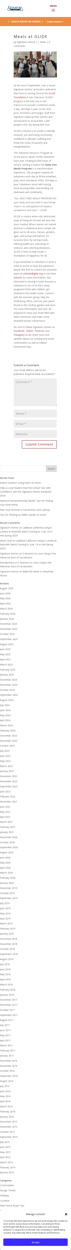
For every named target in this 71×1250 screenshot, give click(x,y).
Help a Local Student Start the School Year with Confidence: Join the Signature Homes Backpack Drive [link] (25, 491)
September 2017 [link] (9, 1015)
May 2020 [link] (5, 862)
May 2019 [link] (5, 913)
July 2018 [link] (5, 964)
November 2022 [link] (8, 781)
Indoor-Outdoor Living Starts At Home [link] (20, 482)
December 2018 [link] (8, 938)
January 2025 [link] (7, 674)
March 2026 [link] (6, 608)
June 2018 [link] (5, 969)
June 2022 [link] (5, 791)
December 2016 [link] (8, 1060)
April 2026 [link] (5, 603)
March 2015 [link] (6, 1162)
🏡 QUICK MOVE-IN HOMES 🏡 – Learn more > (35, 21)
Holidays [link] (4, 1195)
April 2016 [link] (5, 1101)
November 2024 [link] (8, 684)
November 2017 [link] (8, 1004)
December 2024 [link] (8, 679)
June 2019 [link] (5, 908)
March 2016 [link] (6, 1106)
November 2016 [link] (8, 1065)
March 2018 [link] (6, 984)
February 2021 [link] (7, 827)
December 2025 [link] (8, 623)
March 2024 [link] (6, 725)
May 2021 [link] (5, 811)
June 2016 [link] (5, 1091)
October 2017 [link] (7, 1009)
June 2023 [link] (5, 755)
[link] (15, 8)
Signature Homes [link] (26, 42)
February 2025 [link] (7, 669)
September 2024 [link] (9, 694)
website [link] (18, 277)
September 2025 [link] (9, 639)
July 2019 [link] (5, 903)
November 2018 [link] (8, 944)
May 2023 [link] (5, 761)
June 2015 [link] (5, 1147)
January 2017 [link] (7, 1055)
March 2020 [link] (6, 872)
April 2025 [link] (5, 659)
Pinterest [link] (39, 330)
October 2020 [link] (7, 842)
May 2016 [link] (5, 1096)
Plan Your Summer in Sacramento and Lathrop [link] (25, 509)
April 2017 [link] (5, 1040)
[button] (66, 1214)
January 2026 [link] (7, 618)
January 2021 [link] (7, 832)
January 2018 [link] (7, 994)
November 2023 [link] (8, 740)
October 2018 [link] (7, 948)
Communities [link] (7, 1185)
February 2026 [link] (7, 613)
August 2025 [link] (6, 644)
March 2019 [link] (6, 923)
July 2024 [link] (5, 705)
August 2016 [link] (6, 1081)
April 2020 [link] (5, 867)
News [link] (43, 42)
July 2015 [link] (5, 1142)
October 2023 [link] (7, 745)
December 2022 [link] (8, 776)
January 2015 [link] (7, 1172)
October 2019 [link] (7, 893)
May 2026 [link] (5, 598)
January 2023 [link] (7, 771)
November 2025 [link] (8, 628)
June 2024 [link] (5, 710)
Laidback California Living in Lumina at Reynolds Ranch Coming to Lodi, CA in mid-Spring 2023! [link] (26, 531)
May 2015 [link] (5, 1152)
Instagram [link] (19, 334)
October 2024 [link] (7, 689)
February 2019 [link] (7, 928)
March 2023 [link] (6, 766)
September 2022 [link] (9, 786)
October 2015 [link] (7, 1131)
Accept (35, 1242)
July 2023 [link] (5, 750)
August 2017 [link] (6, 1020)
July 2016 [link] (5, 1086)
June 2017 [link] (5, 1030)
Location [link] (4, 1200)
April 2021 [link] (5, 816)
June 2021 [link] (5, 806)
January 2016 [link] (7, 1116)
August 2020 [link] (6, 852)
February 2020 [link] (7, 877)
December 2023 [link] (8, 735)
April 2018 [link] (5, 979)
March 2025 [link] (6, 664)
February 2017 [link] (7, 1050)
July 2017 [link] (5, 1025)
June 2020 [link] (5, 857)
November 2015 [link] (8, 1126)
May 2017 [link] (5, 1035)
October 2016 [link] (7, 1070)
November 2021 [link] (8, 801)
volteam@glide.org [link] (33, 273)
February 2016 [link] (7, 1111)
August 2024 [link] (6, 700)
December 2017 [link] (8, 999)
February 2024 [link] (7, 730)
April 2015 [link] (5, 1157)
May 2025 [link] (5, 654)
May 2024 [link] (5, 715)
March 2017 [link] (6, 1045)
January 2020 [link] (7, 882)
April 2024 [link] (5, 720)
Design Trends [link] (8, 1190)
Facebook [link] (19, 330)
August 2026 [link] (6, 588)
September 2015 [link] (9, 1136)
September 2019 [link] (9, 898)
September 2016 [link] (9, 1075)
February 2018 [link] (7, 989)
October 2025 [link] (7, 634)
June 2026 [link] (5, 593)
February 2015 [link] (7, 1167)
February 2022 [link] (7, 796)
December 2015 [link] (8, 1121)
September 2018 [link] (9, 954)
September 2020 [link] (9, 847)
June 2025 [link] (5, 649)
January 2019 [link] (7, 933)
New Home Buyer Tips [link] (12, 1205)
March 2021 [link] (6, 821)
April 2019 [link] (5, 918)
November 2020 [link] (8, 837)
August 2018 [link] (6, 959)
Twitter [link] (29, 330)
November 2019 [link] (8, 888)
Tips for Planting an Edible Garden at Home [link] (23, 514)
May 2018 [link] (5, 974)
